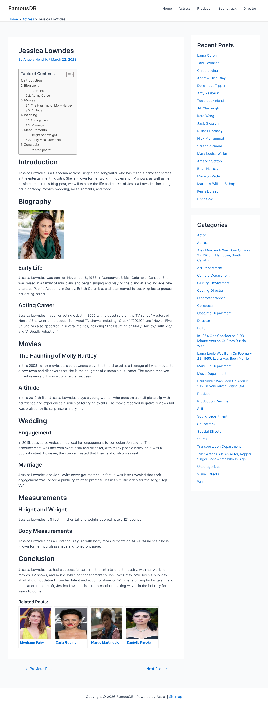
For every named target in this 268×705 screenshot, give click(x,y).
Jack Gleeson (208, 123)
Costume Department (214, 313)
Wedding (30, 115)
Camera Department (213, 275)
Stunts (202, 439)
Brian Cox (205, 199)
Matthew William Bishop (216, 184)
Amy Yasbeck (208, 93)
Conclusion (32, 145)
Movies (29, 100)
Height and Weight (44, 135)
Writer (202, 482)
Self (200, 409)
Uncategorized (209, 466)
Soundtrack (227, 8)
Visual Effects (208, 474)
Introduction (32, 80)
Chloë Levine (207, 70)
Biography (31, 85)
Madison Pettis (209, 176)
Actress (185, 8)
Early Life (37, 90)
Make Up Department (214, 366)
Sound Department (212, 416)
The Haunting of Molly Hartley (52, 105)
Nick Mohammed (210, 138)
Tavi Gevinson (208, 63)
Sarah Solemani (209, 146)
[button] (68, 74)
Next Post (156, 668)
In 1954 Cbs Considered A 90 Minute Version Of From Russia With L (221, 341)
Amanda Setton (209, 161)
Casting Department (213, 283)
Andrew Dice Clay (211, 78)
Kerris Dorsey (207, 191)
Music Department (212, 373)
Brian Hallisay (208, 168)
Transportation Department (219, 446)
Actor (201, 235)
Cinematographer (211, 298)
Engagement (40, 120)
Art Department (209, 268)
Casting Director (210, 290)
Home (167, 8)
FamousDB (22, 8)
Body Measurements (46, 140)
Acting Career (41, 95)
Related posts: (41, 150)
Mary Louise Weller (212, 153)
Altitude (37, 110)
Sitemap (175, 697)
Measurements (35, 130)
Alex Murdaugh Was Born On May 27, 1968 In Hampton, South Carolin (223, 255)
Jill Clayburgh (208, 108)
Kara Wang (205, 116)
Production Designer (213, 401)
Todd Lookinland (210, 101)
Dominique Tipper (211, 85)
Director (249, 8)
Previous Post (39, 668)
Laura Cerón (207, 55)
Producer (204, 8)
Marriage (38, 125)
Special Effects (209, 431)
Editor (202, 328)
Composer (205, 305)
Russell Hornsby (210, 131)
